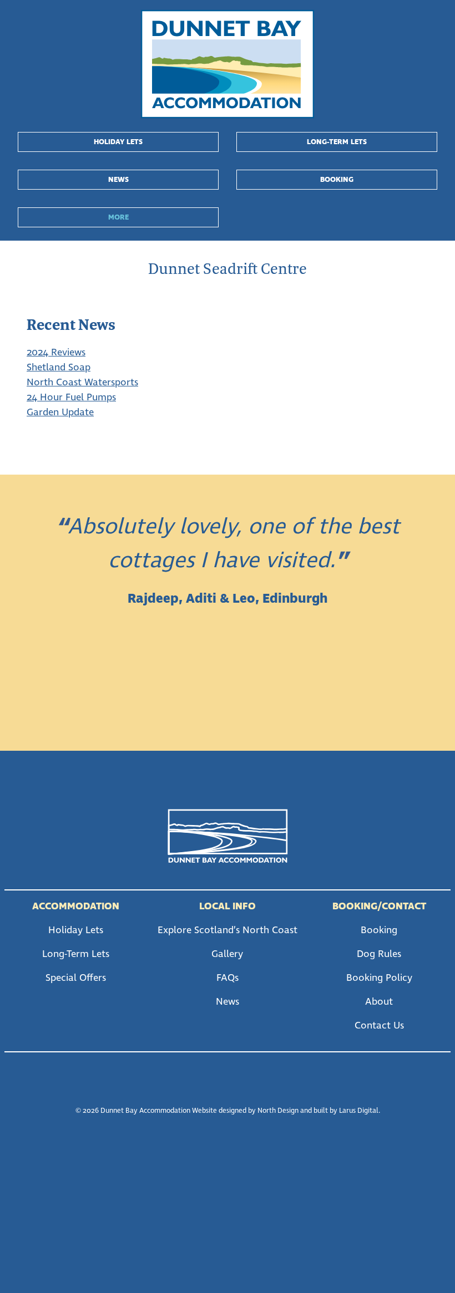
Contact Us (379, 1025)
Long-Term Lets (337, 142)
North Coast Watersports (82, 382)
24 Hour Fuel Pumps (71, 397)
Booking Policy (379, 978)
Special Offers (76, 978)
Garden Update (60, 412)
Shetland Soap (58, 367)
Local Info (227, 906)
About (379, 1002)
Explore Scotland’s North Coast (227, 930)
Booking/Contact (379, 906)
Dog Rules (379, 954)
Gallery (227, 954)
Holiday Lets (118, 142)
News (118, 180)
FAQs (227, 978)
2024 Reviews (56, 352)
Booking (336, 180)
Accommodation (75, 906)
